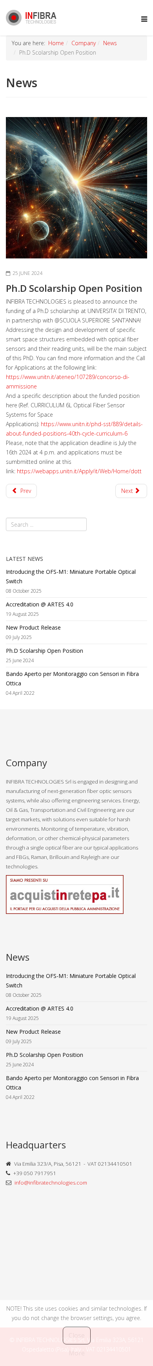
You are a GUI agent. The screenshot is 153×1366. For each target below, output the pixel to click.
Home (56, 43)
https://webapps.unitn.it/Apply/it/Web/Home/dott (79, 471)
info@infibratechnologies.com (51, 1182)
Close (77, 1335)
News (110, 43)
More (77, 1353)
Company (83, 43)
